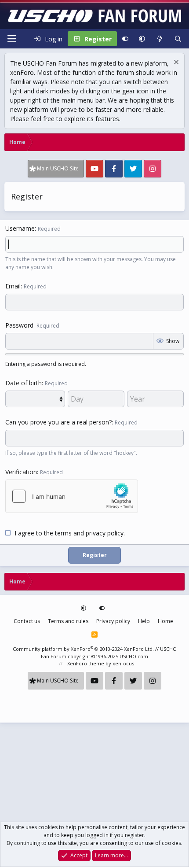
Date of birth (23, 383)
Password (19, 325)
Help (144, 621)
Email (13, 286)
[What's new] (159, 39)
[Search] (178, 39)
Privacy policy (113, 621)
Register (95, 555)
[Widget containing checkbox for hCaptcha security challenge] (71, 496)
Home (165, 621)
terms (63, 533)
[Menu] (11, 38)
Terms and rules (68, 621)
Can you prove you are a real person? (58, 422)
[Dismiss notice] (175, 63)
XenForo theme (85, 663)
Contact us (27, 621)
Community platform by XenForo (83, 649)
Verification (21, 472)
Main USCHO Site (58, 168)
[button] (142, 39)
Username (20, 228)
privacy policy (105, 533)
